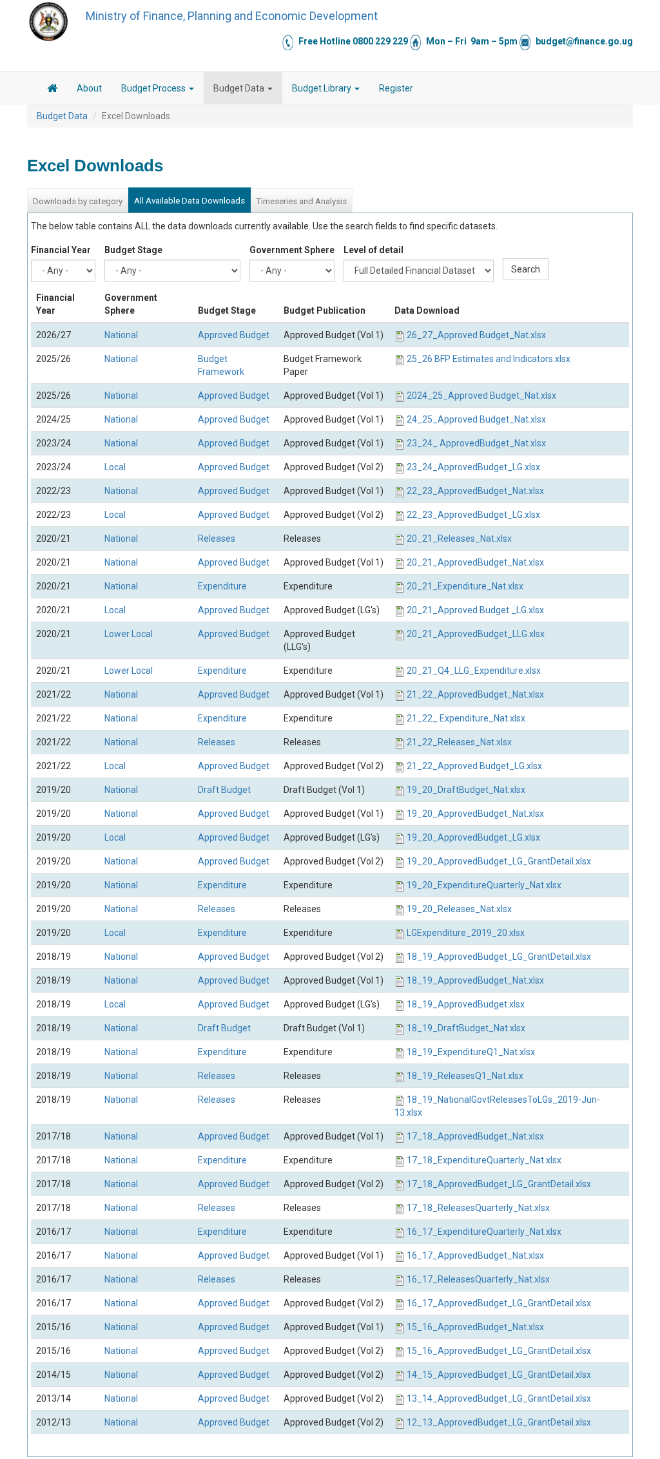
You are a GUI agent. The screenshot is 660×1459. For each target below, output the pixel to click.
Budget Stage (133, 250)
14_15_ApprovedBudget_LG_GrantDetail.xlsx (499, 1374)
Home (52, 90)
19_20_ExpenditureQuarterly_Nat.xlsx (484, 885)
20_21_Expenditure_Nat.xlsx (465, 586)
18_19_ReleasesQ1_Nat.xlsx (465, 1076)
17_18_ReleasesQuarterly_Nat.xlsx (478, 1208)
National (121, 335)
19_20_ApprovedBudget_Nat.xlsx (475, 813)
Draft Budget (224, 790)
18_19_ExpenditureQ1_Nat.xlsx (471, 1052)
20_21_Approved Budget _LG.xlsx (475, 610)
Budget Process (154, 88)
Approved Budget (233, 335)
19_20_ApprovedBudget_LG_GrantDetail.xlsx (499, 861)
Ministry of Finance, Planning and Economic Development (232, 16)
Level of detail (373, 250)
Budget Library (322, 88)
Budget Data (239, 88)
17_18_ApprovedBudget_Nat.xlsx (475, 1136)
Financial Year (61, 250)
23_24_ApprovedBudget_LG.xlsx (473, 467)
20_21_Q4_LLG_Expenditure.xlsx (474, 670)
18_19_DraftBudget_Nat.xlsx (466, 1028)
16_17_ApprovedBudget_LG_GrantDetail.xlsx (499, 1303)
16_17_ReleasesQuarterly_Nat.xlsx (478, 1279)
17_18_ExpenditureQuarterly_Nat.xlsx (484, 1160)
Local (115, 467)
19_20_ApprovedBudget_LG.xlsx (473, 837)
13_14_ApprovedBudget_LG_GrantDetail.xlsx (499, 1398)
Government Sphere (292, 250)
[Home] (48, 21)
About (89, 88)
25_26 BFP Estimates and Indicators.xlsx (488, 359)
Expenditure (222, 586)
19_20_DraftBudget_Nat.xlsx (466, 790)
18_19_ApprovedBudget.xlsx (466, 1004)
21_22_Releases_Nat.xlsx (459, 742)
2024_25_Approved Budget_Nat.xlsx (481, 395)
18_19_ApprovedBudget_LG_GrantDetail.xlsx (499, 956)
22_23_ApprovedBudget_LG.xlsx (473, 515)
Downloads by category (77, 201)
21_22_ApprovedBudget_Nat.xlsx (475, 694)
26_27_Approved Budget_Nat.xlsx (476, 335)
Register (396, 88)
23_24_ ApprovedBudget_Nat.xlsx (476, 443)
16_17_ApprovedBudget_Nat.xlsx (475, 1255)
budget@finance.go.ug (584, 41)
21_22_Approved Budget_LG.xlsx (474, 766)
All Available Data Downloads (189, 200)
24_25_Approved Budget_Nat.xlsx (476, 419)
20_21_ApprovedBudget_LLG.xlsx (476, 634)
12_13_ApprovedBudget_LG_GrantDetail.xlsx (499, 1422)
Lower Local (128, 634)
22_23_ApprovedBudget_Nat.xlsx (475, 491)
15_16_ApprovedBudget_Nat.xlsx (475, 1327)
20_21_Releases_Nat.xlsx (459, 538)
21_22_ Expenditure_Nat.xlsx (466, 718)
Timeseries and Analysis (301, 201)
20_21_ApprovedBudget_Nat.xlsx (475, 562)
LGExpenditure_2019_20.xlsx (466, 933)
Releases (216, 538)
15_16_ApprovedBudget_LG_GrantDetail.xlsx (499, 1351)
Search (525, 269)
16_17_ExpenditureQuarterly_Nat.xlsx (484, 1231)
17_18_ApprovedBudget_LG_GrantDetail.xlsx (499, 1184)
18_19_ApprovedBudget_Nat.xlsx (475, 980)
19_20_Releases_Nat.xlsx (459, 909)
